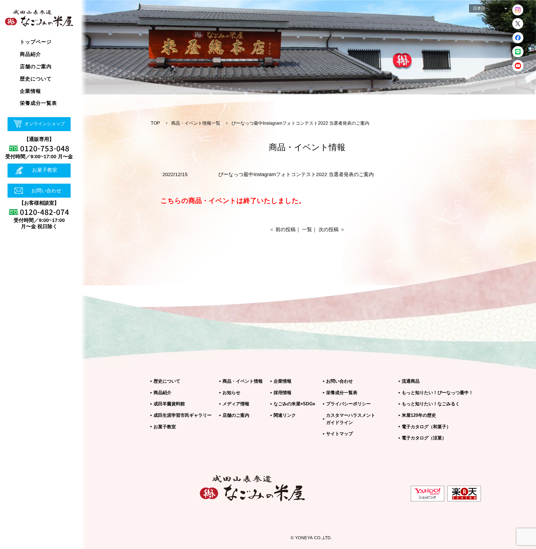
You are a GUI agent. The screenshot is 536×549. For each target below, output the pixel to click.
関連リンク (285, 415)
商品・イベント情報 (242, 381)
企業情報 (282, 381)
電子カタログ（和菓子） (426, 426)
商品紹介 (162, 392)
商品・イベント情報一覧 (195, 123)
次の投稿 (329, 229)
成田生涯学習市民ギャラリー (183, 415)
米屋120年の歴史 (419, 415)
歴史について (167, 381)
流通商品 (411, 381)
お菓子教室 (44, 170)
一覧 (307, 229)
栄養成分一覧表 (341, 392)
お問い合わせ (46, 190)
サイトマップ (339, 433)
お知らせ (231, 392)
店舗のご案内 (235, 415)
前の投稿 (286, 229)
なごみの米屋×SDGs (294, 403)
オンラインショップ (45, 123)
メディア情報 (235, 403)
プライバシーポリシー (348, 403)
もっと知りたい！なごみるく (431, 403)
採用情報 (282, 392)
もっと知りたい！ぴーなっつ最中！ (437, 392)
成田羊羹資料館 (169, 403)
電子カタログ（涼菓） (424, 438)
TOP (155, 123)
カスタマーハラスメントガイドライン (350, 419)
